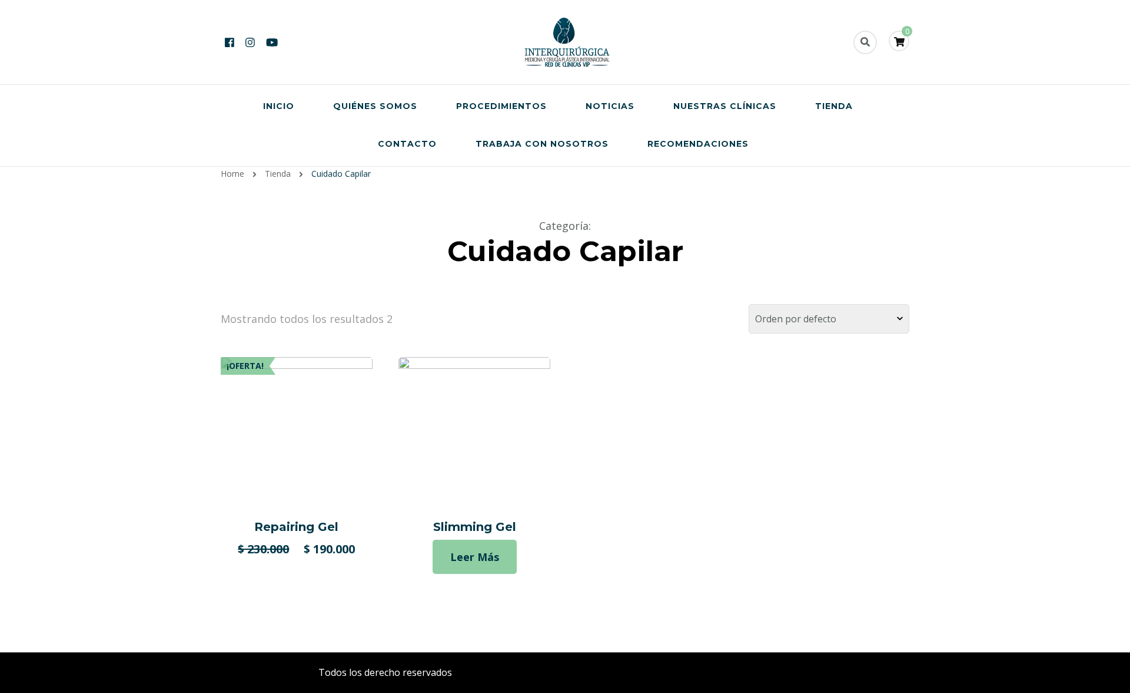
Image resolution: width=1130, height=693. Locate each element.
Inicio (278, 106)
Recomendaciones (698, 143)
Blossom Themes (665, 672)
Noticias (610, 106)
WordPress (786, 672)
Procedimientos (501, 106)
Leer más (474, 557)
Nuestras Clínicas (724, 106)
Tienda (834, 106)
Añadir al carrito (296, 432)
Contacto (407, 143)
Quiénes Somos (375, 106)
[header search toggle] (865, 42)
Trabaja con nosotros (542, 143)
